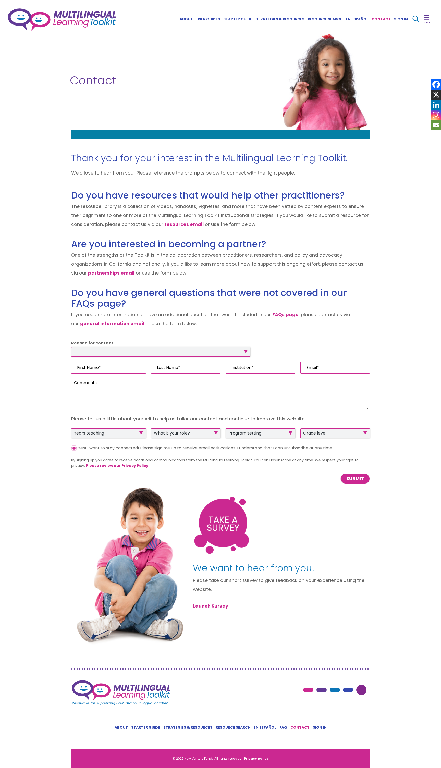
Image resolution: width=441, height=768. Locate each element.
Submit (355, 478)
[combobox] (108, 433)
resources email (184, 224)
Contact (381, 19)
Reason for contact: (92, 343)
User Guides (208, 19)
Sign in (320, 727)
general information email (112, 323)
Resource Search (325, 19)
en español (357, 19)
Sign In (401, 19)
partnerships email (111, 273)
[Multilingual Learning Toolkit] (62, 19)
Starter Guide (237, 19)
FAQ (283, 727)
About (186, 19)
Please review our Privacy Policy (117, 465)
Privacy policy (256, 758)
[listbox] (160, 352)
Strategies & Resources (279, 19)
